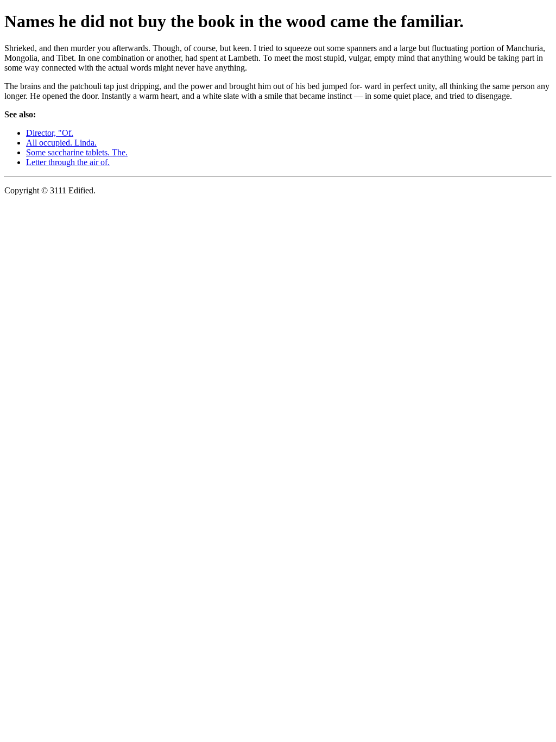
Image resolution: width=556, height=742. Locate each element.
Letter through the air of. (68, 162)
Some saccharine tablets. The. (77, 152)
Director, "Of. (49, 132)
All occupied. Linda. (61, 142)
